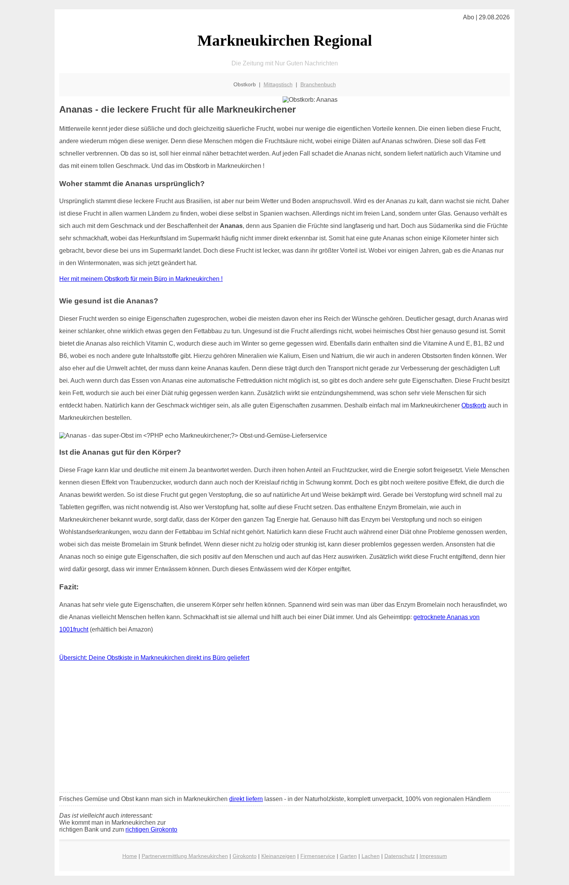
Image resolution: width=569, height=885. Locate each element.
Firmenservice (317, 856)
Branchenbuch (318, 84)
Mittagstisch (278, 84)
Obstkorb (473, 405)
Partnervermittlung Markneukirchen (185, 856)
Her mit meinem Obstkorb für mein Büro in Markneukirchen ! (141, 279)
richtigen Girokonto (151, 829)
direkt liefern (246, 799)
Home (129, 856)
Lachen (371, 856)
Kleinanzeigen (278, 856)
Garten (348, 856)
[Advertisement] (285, 728)
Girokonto (245, 856)
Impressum (433, 856)
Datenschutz (399, 856)
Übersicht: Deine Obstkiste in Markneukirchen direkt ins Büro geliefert (154, 657)
